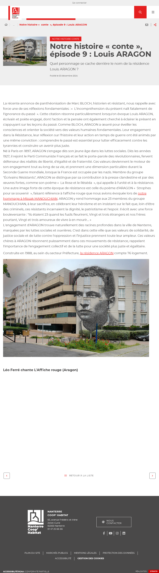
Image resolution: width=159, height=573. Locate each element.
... (13, 25)
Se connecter (79, 3)
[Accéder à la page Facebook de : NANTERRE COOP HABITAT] (104, 533)
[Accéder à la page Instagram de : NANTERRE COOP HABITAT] (117, 533)
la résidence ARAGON (97, 253)
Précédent (7, 476)
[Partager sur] (155, 24)
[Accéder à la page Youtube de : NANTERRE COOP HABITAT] (110, 533)
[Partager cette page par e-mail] (146, 24)
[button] (140, 12)
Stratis (153, 571)
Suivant (152, 476)
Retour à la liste (81, 476)
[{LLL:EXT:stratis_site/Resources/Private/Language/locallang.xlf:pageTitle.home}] (6, 25)
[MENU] (153, 12)
